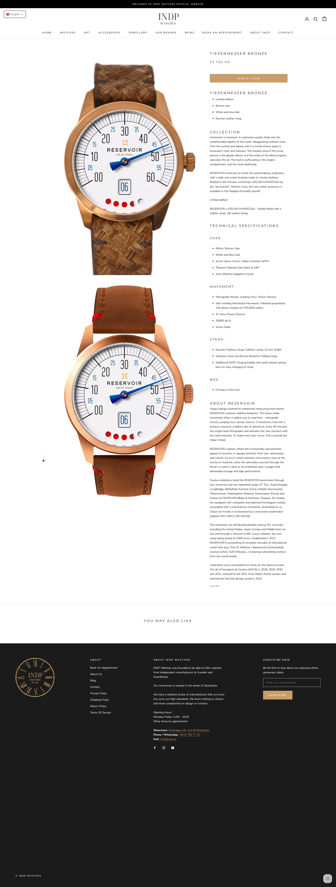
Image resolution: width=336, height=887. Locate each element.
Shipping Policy (99, 700)
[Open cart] (324, 19)
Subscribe (278, 695)
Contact (286, 32)
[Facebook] (223, 585)
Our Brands (166, 32)
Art (87, 32)
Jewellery (138, 32)
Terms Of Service (100, 712)
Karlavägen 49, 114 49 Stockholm (188, 730)
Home (47, 32)
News (189, 32)
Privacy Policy (98, 693)
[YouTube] (172, 747)
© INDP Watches (28, 875)
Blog (93, 680)
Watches (68, 32)
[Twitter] (228, 585)
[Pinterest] (233, 585)
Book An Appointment (222, 32)
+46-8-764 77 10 (189, 735)
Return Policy (98, 706)
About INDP (260, 32)
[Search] (316, 19)
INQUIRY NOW (248, 78)
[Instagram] (163, 747)
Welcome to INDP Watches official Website (168, 4)
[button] (14, 14)
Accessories (109, 32)
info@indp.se (168, 739)
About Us (96, 674)
